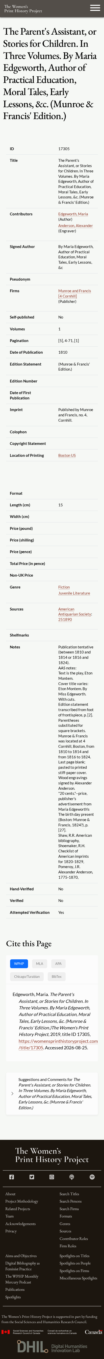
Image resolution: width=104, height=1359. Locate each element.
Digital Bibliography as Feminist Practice (22, 1265)
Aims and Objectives (21, 1255)
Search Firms (69, 1208)
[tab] (27, 976)
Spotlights (13, 1297)
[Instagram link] (51, 1177)
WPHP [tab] (19, 964)
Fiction (64, 587)
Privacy (11, 1231)
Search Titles (69, 1193)
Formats (66, 1216)
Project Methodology (21, 1201)
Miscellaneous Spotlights (78, 1278)
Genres (65, 1223)
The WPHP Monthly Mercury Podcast (21, 1279)
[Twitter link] (32, 1177)
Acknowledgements (20, 1223)
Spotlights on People (75, 1263)
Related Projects (17, 1208)
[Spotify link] (92, 1177)
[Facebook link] (11, 1177)
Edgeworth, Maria (73, 214)
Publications (14, 1289)
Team (9, 1216)
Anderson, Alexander (75, 225)
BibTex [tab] (57, 977)
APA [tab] (58, 964)
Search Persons (71, 1201)
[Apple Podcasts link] (71, 1177)
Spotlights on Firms (74, 1270)
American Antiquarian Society (74, 612)
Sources (65, 1231)
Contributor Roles (74, 1238)
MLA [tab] (39, 964)
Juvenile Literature (74, 593)
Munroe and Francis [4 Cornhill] (74, 293)
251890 (65, 619)
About (10, 1193)
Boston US (67, 455)
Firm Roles (68, 1246)
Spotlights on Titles (74, 1255)
